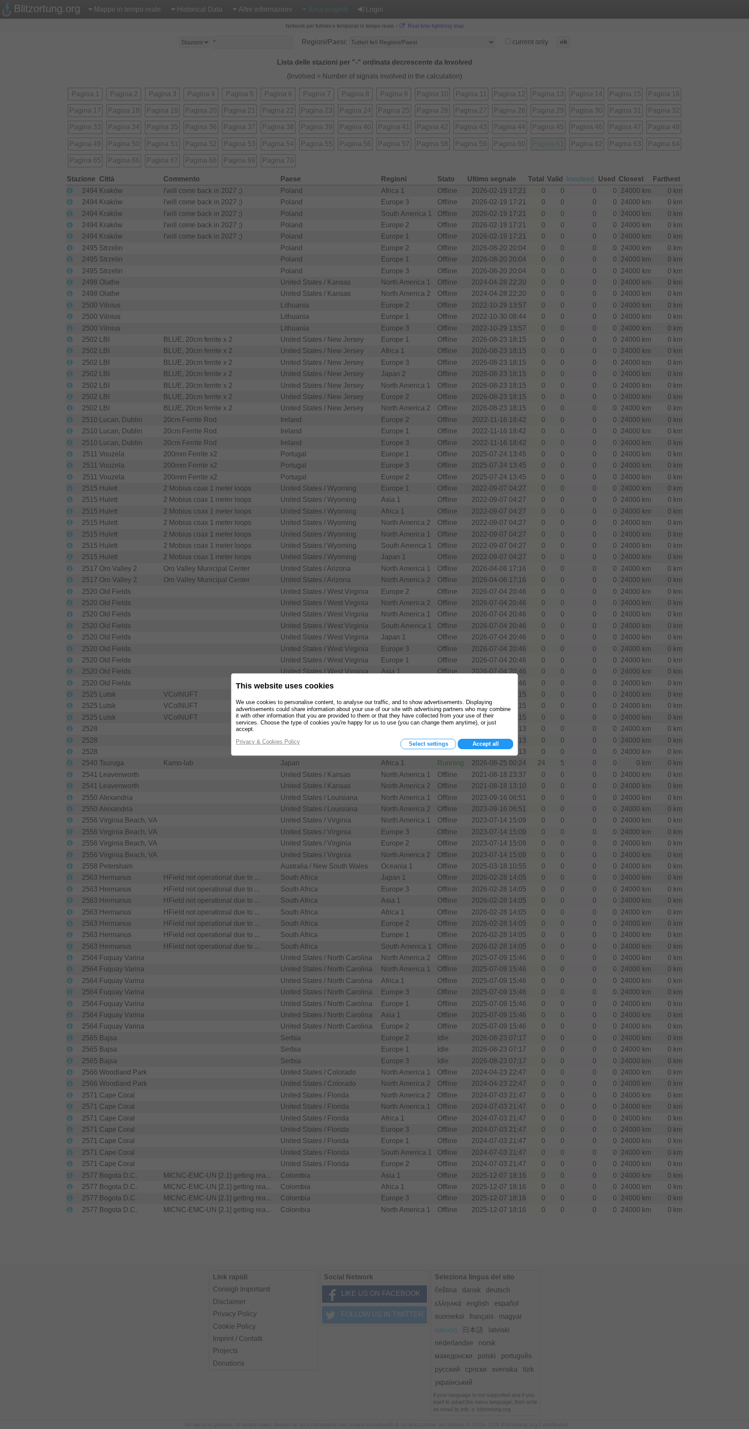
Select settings (428, 744)
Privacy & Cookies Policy (268, 741)
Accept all (485, 744)
